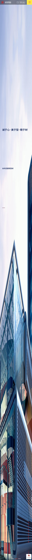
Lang (23, 2)
